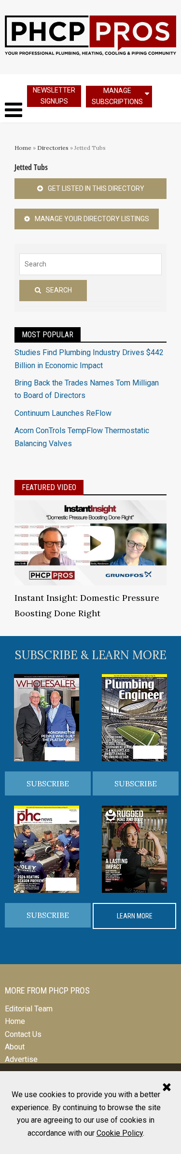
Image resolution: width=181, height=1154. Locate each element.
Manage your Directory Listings (92, 219)
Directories (53, 147)
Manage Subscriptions (117, 96)
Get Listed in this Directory (96, 188)
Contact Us (23, 1034)
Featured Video (49, 487)
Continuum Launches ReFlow (62, 413)
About (15, 1046)
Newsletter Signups (54, 95)
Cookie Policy (120, 1133)
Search (59, 290)
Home (22, 147)
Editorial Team (29, 1008)
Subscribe (48, 783)
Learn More (135, 916)
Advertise (21, 1059)
